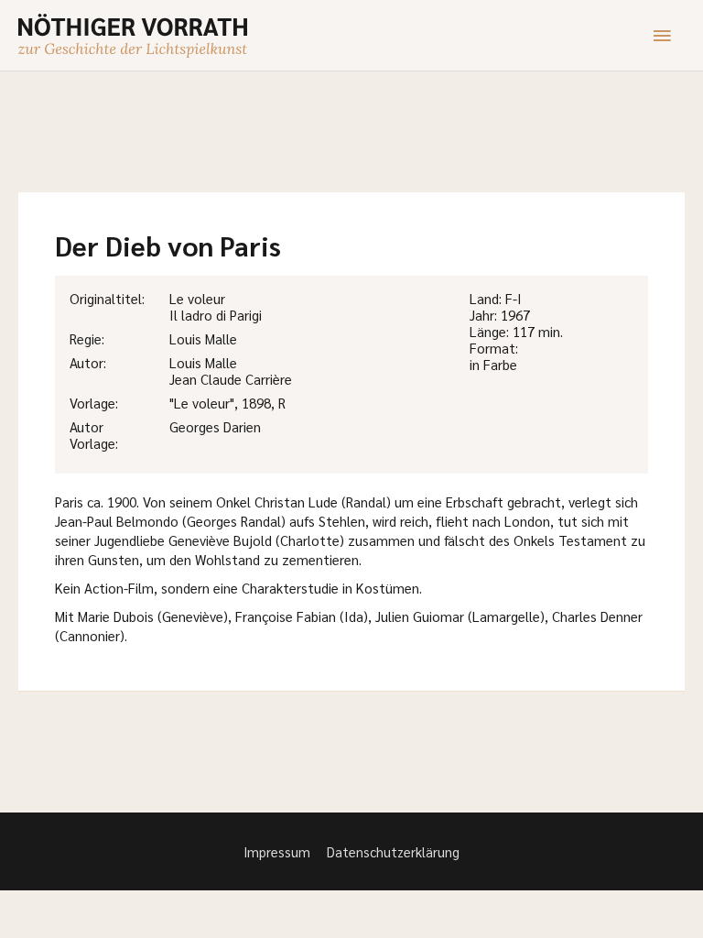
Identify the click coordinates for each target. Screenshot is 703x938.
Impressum (276, 851)
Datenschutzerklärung (393, 851)
